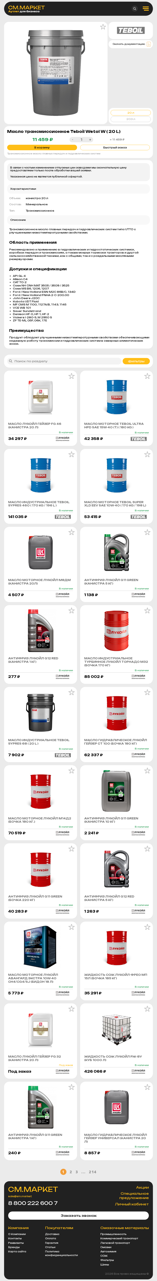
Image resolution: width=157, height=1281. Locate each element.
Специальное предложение (134, 1195)
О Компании (17, 1234)
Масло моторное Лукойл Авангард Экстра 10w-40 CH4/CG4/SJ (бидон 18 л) (33, 978)
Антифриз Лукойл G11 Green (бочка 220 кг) (35, 898)
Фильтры (107, 1260)
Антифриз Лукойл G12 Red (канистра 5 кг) (109, 898)
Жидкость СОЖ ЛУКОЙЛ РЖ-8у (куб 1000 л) (113, 1058)
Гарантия (51, 1243)
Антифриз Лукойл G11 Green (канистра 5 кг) (111, 581)
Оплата (50, 1238)
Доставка (52, 1234)
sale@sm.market (20, 1196)
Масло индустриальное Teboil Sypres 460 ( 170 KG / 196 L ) (39, 503)
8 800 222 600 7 (33, 1203)
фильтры (136, 361)
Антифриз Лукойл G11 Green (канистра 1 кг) (35, 1136)
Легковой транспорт (115, 1243)
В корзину (42, 147)
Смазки (105, 1247)
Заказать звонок (78, 1216)
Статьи (50, 1247)
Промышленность (113, 1234)
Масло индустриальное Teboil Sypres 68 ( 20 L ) (39, 741)
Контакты (15, 1238)
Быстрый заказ (115, 147)
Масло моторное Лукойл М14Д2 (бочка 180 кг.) (39, 820)
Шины (104, 1264)
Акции (142, 1187)
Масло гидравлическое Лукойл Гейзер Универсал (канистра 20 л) (115, 1138)
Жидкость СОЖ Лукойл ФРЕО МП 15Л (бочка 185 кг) (115, 976)
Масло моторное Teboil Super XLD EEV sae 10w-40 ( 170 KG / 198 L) (115, 503)
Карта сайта (17, 1251)
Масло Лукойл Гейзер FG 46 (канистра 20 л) (34, 425)
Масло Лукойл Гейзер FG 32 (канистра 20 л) (34, 1058)
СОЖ (104, 1255)
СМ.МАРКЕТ (33, 1189)
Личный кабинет (132, 1204)
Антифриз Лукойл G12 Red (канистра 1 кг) (33, 660)
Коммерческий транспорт (119, 1238)
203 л (130, 119)
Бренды (14, 1247)
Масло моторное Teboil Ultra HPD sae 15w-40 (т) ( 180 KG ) (114, 425)
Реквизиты (16, 1243)
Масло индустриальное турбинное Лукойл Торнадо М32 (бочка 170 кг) (116, 662)
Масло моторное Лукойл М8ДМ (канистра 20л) (39, 581)
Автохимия (108, 1251)
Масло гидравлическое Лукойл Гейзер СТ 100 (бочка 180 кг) (115, 741)
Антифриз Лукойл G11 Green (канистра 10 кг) (111, 820)
